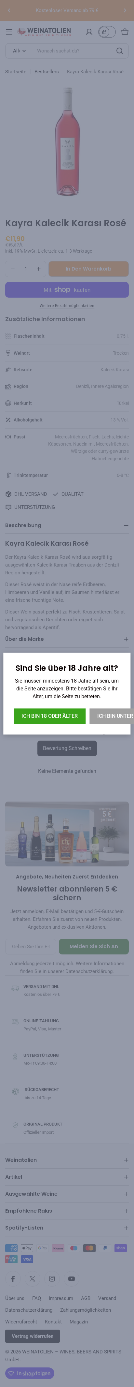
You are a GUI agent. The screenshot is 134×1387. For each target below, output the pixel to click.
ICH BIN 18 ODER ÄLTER (49, 716)
